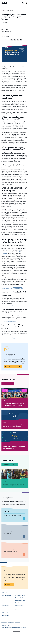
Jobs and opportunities (20, 600)
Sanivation (5, 253)
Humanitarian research (6, 595)
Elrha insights (10, 10)
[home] (4, 3)
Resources (3, 602)
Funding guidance (5, 605)
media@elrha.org (5, 615)
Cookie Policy (17, 622)
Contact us (17, 602)
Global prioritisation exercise (21, 597)
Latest (3, 10)
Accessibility (4, 622)
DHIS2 (19, 251)
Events (2, 600)
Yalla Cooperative (16, 631)
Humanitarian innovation (20, 595)
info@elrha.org (4, 612)
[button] (26, 3)
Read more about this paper (9, 305)
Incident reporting (19, 605)
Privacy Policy (11, 622)
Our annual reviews (5, 597)
